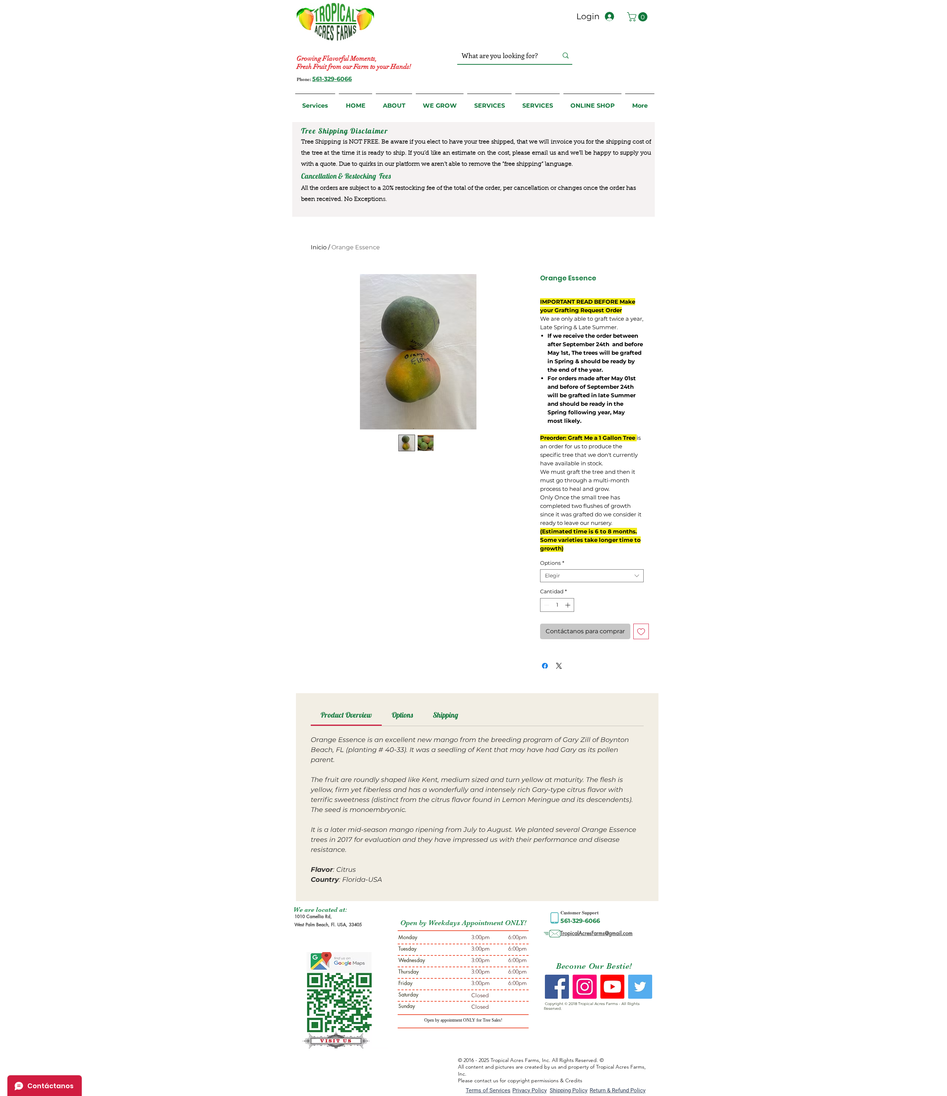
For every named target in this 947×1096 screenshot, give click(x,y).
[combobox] (592, 575)
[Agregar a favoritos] (641, 631)
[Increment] (568, 604)
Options (552, 563)
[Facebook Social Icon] (557, 987)
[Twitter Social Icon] (640, 987)
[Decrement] (545, 604)
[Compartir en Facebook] (544, 665)
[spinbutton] (557, 604)
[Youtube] (612, 987)
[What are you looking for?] (565, 55)
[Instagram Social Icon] (585, 987)
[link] (346, 714)
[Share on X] (559, 665)
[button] (638, 16)
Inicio (319, 247)
